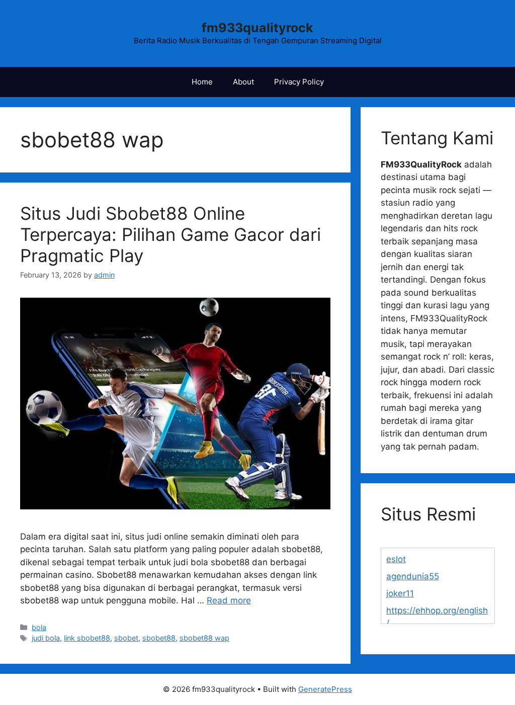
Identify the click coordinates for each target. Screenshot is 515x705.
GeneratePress (325, 689)
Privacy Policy (299, 81)
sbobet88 (159, 638)
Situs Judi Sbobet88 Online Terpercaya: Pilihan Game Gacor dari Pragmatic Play (170, 234)
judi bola (46, 638)
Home (202, 81)
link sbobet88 (87, 638)
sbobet (126, 638)
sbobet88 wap (204, 638)
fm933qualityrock (257, 27)
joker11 (400, 593)
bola (39, 627)
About (243, 81)
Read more (229, 600)
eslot (396, 559)
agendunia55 (412, 576)
